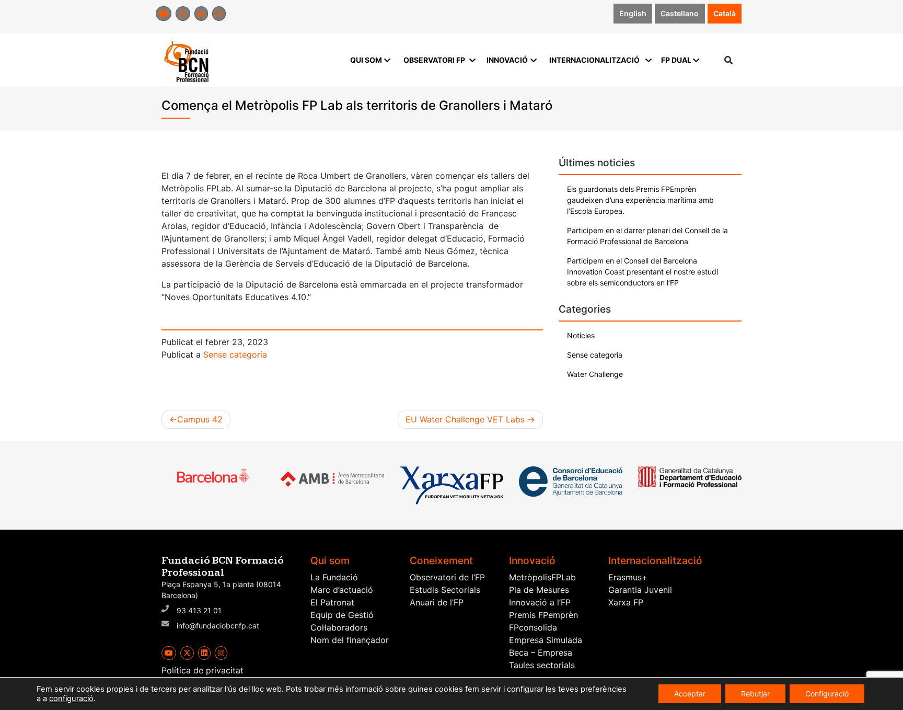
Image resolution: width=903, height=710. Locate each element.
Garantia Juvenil (640, 590)
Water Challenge (595, 374)
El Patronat (332, 602)
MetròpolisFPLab (542, 577)
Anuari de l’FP (437, 602)
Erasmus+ (627, 577)
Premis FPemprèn (543, 615)
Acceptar (689, 693)
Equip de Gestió (342, 615)
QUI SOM (366, 59)
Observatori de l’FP (447, 577)
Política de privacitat (202, 670)
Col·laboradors (338, 627)
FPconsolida (533, 627)
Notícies (581, 335)
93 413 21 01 (199, 610)
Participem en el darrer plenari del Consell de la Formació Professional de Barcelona (647, 236)
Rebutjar (755, 693)
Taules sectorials (542, 665)
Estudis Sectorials (445, 590)
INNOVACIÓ (507, 59)
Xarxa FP (625, 602)
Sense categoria (235, 354)
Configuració (827, 693)
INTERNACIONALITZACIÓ (594, 59)
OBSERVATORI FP (434, 59)
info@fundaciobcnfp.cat (218, 625)
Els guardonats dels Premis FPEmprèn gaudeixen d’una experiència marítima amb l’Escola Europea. (640, 200)
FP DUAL (676, 59)
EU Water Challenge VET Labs (465, 419)
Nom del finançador (349, 640)
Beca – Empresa (540, 652)
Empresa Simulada (545, 640)
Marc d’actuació (341, 590)
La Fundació (334, 577)
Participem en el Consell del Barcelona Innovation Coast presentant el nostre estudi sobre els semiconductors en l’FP (642, 271)
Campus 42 (200, 419)
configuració (71, 698)
